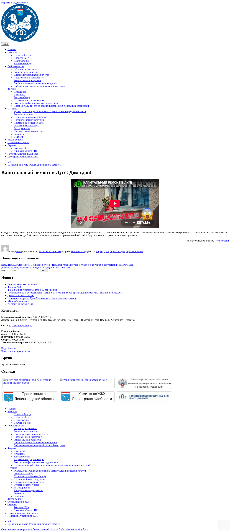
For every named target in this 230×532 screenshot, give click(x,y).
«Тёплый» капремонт (19, 301)
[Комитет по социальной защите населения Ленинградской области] (30, 383)
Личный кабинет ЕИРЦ (26, 151)
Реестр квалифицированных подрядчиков (36, 103)
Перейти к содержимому (14, 2)
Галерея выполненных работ (23, 153)
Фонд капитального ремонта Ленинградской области (29, 529)
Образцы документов (25, 69)
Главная (12, 49)
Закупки (12, 89)
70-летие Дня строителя (20, 304)
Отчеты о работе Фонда (26, 125)
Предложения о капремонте (28, 77)
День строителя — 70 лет (21, 295)
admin (19, 251)
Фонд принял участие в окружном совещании (32, 289)
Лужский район (134, 251)
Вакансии (19, 136)
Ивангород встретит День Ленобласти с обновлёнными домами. (42, 298)
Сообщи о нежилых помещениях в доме (35, 83)
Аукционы (19, 94)
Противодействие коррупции (29, 120)
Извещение (20, 91)
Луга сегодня (222, 240)
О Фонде (12, 108)
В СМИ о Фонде (22, 63)
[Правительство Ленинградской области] (30, 396)
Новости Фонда (22, 55)
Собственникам (16, 66)
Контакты (19, 134)
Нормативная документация (29, 100)
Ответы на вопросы (18, 142)
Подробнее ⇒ (8, 348)
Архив (4, 364)
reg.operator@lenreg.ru (20, 325)
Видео (99, 251)
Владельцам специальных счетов (31, 74)
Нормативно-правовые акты (29, 122)
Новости (12, 52)
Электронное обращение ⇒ (15, 351)
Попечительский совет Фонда (30, 117)
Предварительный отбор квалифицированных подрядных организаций (52, 105)
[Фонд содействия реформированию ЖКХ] (87, 383)
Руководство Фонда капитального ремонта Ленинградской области (50, 111)
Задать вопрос (15, 139)
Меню (5, 44)
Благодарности (22, 128)
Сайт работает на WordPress (73, 529)
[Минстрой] (144, 383)
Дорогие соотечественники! (23, 284)
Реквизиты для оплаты (26, 72)
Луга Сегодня (117, 251)
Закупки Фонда (22, 97)
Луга (106, 251)
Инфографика (21, 60)
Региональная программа (27, 80)
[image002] (144, 396)
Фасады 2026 (14, 287)
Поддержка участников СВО (23, 156)
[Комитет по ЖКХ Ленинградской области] (87, 396)
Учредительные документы (28, 131)
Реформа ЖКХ (21, 148)
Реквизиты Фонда (23, 114)
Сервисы (12, 145)
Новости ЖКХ (21, 58)
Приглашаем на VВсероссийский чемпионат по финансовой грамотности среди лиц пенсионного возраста (65, 292)
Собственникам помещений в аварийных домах (39, 86)
